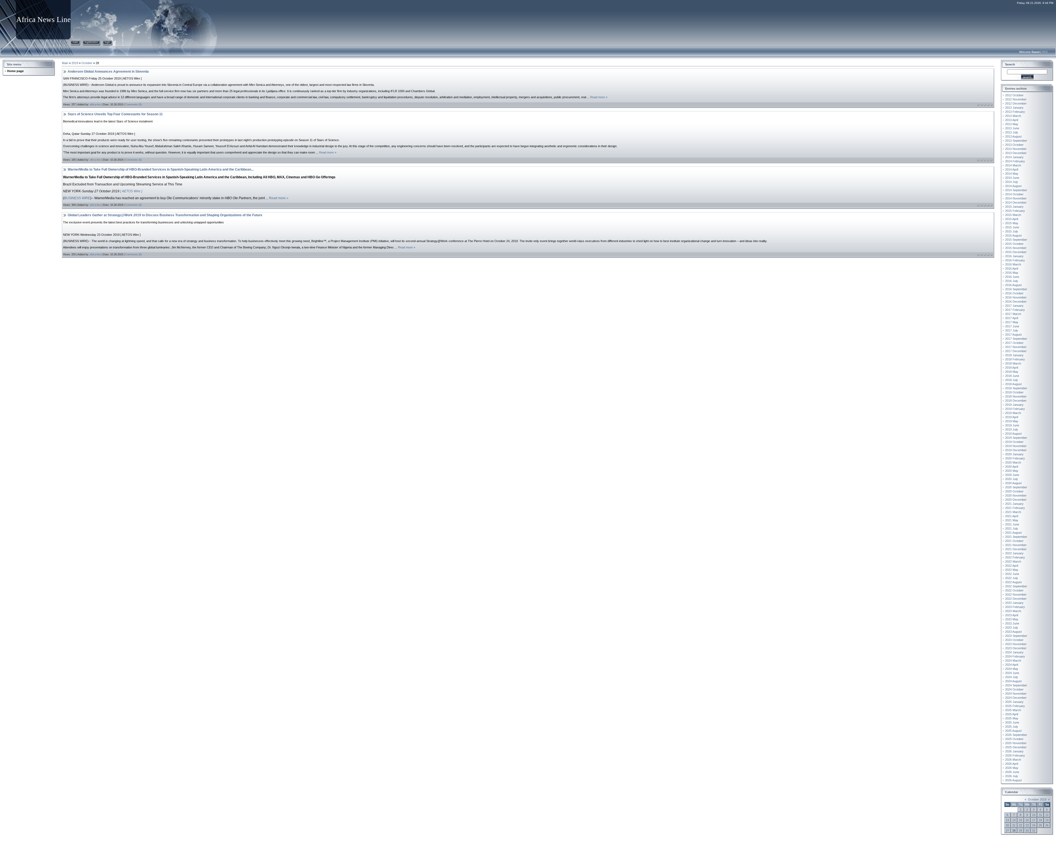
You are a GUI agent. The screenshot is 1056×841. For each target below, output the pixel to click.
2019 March (1013, 413)
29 (1020, 830)
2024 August (1013, 681)
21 (1014, 825)
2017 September (1016, 338)
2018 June (1012, 375)
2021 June (1012, 524)
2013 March (1013, 115)
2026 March (1013, 759)
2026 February (1015, 755)
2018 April (1011, 367)
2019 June (1012, 425)
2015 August (1013, 235)
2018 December (1016, 400)
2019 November (1016, 446)
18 (1040, 820)
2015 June (1012, 227)
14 (1014, 820)
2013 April (1011, 120)
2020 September (1016, 487)
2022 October (1014, 590)
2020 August (1013, 483)
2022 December (1016, 598)
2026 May (1011, 767)
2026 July (1011, 776)
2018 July (1011, 380)
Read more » (598, 97)
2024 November (1016, 693)
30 (1027, 830)
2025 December (1016, 747)
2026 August (1013, 780)
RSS (1045, 51)
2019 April (1011, 417)
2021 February (1015, 507)
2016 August (1013, 285)
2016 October (1014, 293)
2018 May (1011, 371)
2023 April (1011, 615)
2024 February (1015, 656)
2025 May (1011, 718)
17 (1033, 820)
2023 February (1015, 607)
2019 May (1011, 421)
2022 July (1011, 578)
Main (75, 41)
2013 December (1016, 153)
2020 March (1013, 462)
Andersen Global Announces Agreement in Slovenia (108, 71)
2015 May (1011, 223)
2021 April (1011, 516)
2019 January (1014, 404)
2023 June (1012, 623)
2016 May (1011, 272)
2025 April (1011, 714)
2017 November (1016, 347)
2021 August (1013, 532)
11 (1040, 815)
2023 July (1011, 627)
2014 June (1012, 177)
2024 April (1011, 664)
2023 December (1016, 648)
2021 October (1014, 541)
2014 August (1013, 186)
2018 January (1014, 355)
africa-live (95, 104)
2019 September (1016, 437)
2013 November (1016, 148)
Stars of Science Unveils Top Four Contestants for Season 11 (115, 114)
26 (1047, 825)
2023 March (1013, 611)
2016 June (1012, 276)
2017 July (1011, 330)
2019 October (1014, 441)
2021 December (1016, 549)
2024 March (1013, 660)
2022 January (1014, 553)
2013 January (1014, 107)
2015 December (1016, 252)
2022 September (1016, 586)
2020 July (1011, 479)
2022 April (1011, 565)
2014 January (1014, 157)
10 (1033, 815)
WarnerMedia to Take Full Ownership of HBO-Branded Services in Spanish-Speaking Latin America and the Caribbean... (161, 169)
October (86, 63)
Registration (91, 41)
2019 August (1013, 433)
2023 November (1016, 644)
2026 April (1011, 763)
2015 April (1011, 219)
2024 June (1012, 673)
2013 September (1016, 140)
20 (1007, 825)
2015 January (1014, 206)
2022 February (1015, 557)
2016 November (1016, 297)
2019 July (1011, 429)
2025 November (1016, 743)
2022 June (1012, 574)
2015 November (1016, 248)
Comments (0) (133, 104)
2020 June (1012, 474)
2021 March (1013, 512)
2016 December (1016, 301)
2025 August (1013, 730)
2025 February (1015, 706)
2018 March (1013, 363)
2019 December (1016, 450)
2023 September (1016, 635)
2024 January (1014, 652)
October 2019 (1037, 799)
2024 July (1011, 677)
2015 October (1014, 243)
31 (1033, 830)
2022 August (1013, 582)
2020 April (1011, 466)
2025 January (1014, 701)
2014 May (1011, 173)
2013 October (1014, 144)
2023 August (1013, 631)
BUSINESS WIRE (77, 198)
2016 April (1011, 268)
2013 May (1011, 124)
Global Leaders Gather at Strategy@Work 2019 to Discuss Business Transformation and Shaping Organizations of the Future (165, 215)
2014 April (1011, 169)
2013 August (1013, 136)
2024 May (1011, 668)
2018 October (1014, 392)
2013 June (1012, 128)
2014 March (1013, 165)
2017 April (1011, 318)
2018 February (1015, 359)
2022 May (1011, 569)
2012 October (1014, 95)
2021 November (1016, 545)
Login (108, 41)
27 (1007, 830)
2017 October (1014, 342)
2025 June (1012, 722)
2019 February (1015, 408)
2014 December (1016, 202)
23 (1027, 825)
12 (1047, 815)
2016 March (1013, 264)
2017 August (1013, 334)
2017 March (1013, 314)
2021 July (1011, 528)
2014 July (1011, 181)
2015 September (1016, 239)
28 (1014, 830)
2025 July (1011, 726)
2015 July (1011, 231)
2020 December (1016, 499)
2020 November (1016, 495)
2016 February (1015, 260)
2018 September (1016, 388)
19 (1047, 820)
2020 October (1014, 491)
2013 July (1011, 132)
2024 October (1014, 689)
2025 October (1014, 739)
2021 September (1016, 536)
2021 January (1014, 503)
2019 (75, 63)
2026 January (1014, 751)
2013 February (1015, 111)
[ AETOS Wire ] (131, 191)
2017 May (1011, 322)
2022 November (1016, 594)
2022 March (1013, 561)
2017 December (1016, 351)
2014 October (1014, 194)
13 (1007, 820)
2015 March (1013, 215)
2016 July (1011, 281)
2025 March (1013, 710)
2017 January (1014, 305)
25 (1040, 825)
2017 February (1015, 309)
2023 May (1011, 619)
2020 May (1011, 470)
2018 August (1013, 384)
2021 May (1011, 520)
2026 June (1012, 772)
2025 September (1016, 734)
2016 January (1014, 256)
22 (1020, 825)
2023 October (1014, 640)
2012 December (1016, 103)
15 (1020, 820)
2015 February (1015, 210)
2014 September (1016, 190)
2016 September (1016, 289)
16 (1027, 820)
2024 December (1016, 697)
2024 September (1016, 685)
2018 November (1016, 396)
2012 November (1016, 99)
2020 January (1014, 454)
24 (1033, 825)
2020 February (1015, 458)
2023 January (1014, 602)
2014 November (1016, 198)
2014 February (1015, 161)
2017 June (1012, 326)
